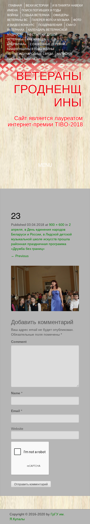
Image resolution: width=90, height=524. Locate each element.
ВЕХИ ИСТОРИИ (37, 5)
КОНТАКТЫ (32, 59)
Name (15, 393)
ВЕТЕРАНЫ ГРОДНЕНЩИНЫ (48, 89)
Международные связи (33, 53)
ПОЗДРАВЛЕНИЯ (50, 25)
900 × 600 (56, 225)
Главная (15, 5)
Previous (20, 256)
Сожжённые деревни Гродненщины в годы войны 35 (36, 49)
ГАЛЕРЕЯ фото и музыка (50, 20)
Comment (19, 342)
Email (15, 411)
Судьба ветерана (35, 15)
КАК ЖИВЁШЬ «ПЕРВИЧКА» (26, 42)
